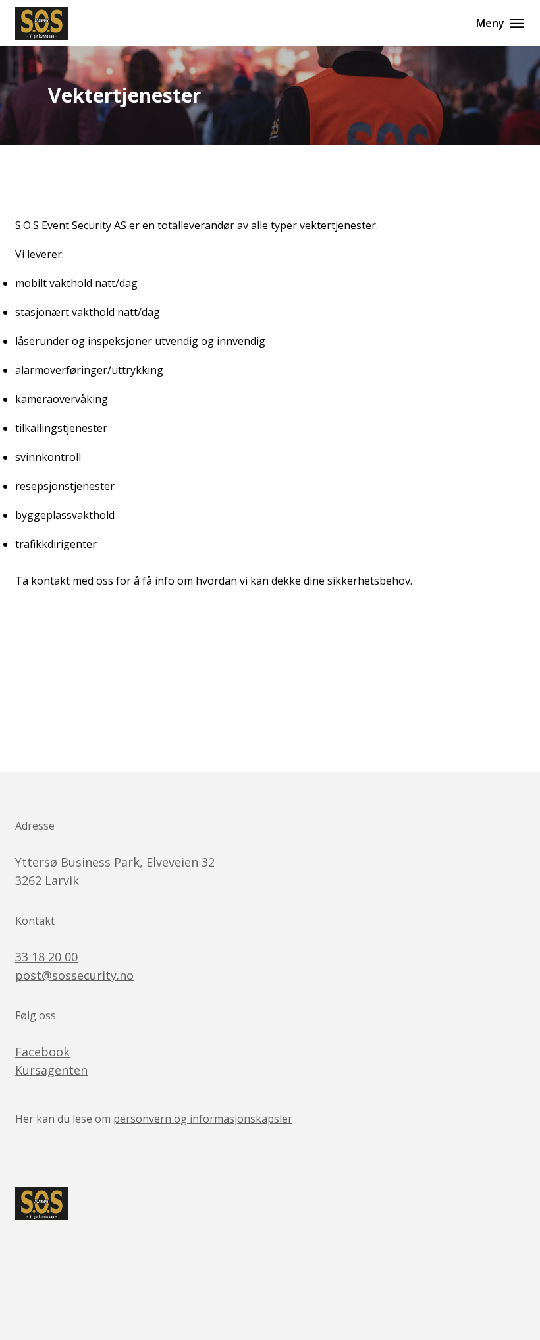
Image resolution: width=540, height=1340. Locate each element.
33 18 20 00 (46, 957)
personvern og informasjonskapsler (202, 1119)
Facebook (42, 1051)
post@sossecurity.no (74, 975)
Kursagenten (51, 1070)
